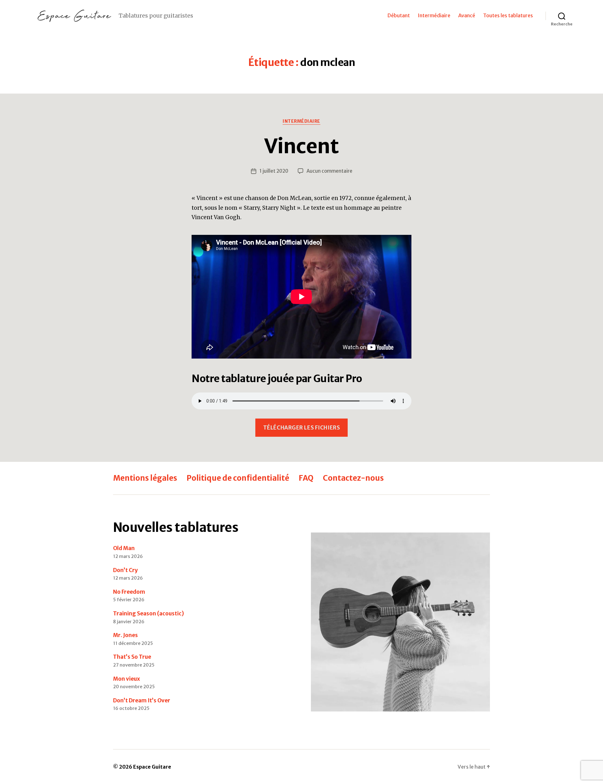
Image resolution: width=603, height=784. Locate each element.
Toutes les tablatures (508, 16)
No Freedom (129, 591)
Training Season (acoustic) (148, 613)
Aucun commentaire (329, 171)
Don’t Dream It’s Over (141, 700)
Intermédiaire (434, 16)
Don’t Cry (125, 570)
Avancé (466, 16)
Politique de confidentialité (238, 478)
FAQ (306, 478)
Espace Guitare (152, 767)
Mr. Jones (125, 635)
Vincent (301, 146)
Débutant (399, 16)
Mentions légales (145, 478)
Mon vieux (126, 678)
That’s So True (132, 656)
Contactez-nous (353, 478)
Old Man (124, 548)
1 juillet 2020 (273, 171)
